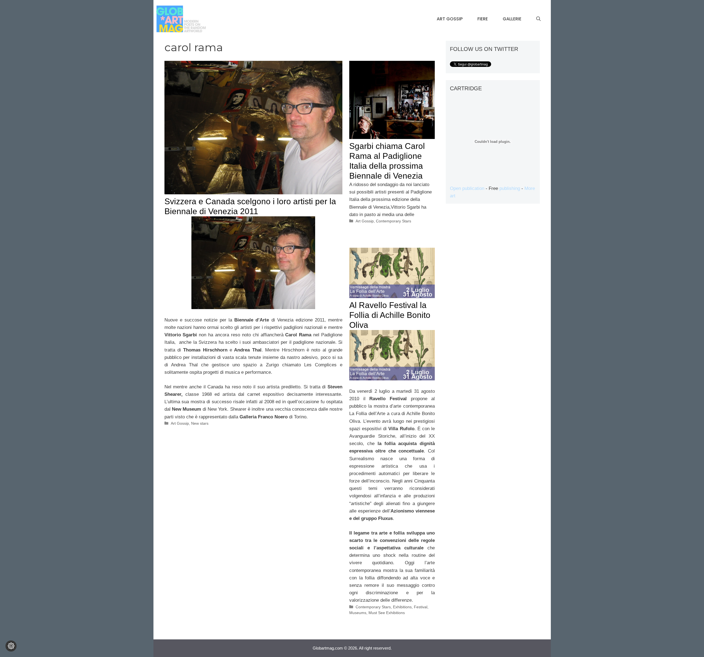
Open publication (467, 188)
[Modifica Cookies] (11, 645)
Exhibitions (402, 607)
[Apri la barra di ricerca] (538, 19)
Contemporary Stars (393, 221)
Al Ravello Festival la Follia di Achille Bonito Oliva (389, 315)
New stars (199, 423)
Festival (420, 607)
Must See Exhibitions (387, 612)
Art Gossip (450, 19)
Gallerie (512, 19)
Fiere (482, 19)
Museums (357, 612)
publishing (509, 188)
